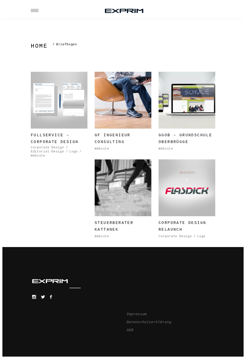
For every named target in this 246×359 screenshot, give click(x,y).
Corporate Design (47, 147)
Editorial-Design (47, 151)
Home (39, 46)
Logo (73, 151)
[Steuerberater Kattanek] (123, 199)
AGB (130, 330)
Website (38, 155)
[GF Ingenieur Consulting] (123, 112)
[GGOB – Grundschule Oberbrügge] (187, 112)
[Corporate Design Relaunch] (187, 199)
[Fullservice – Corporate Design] (59, 115)
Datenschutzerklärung (149, 322)
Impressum (137, 314)
